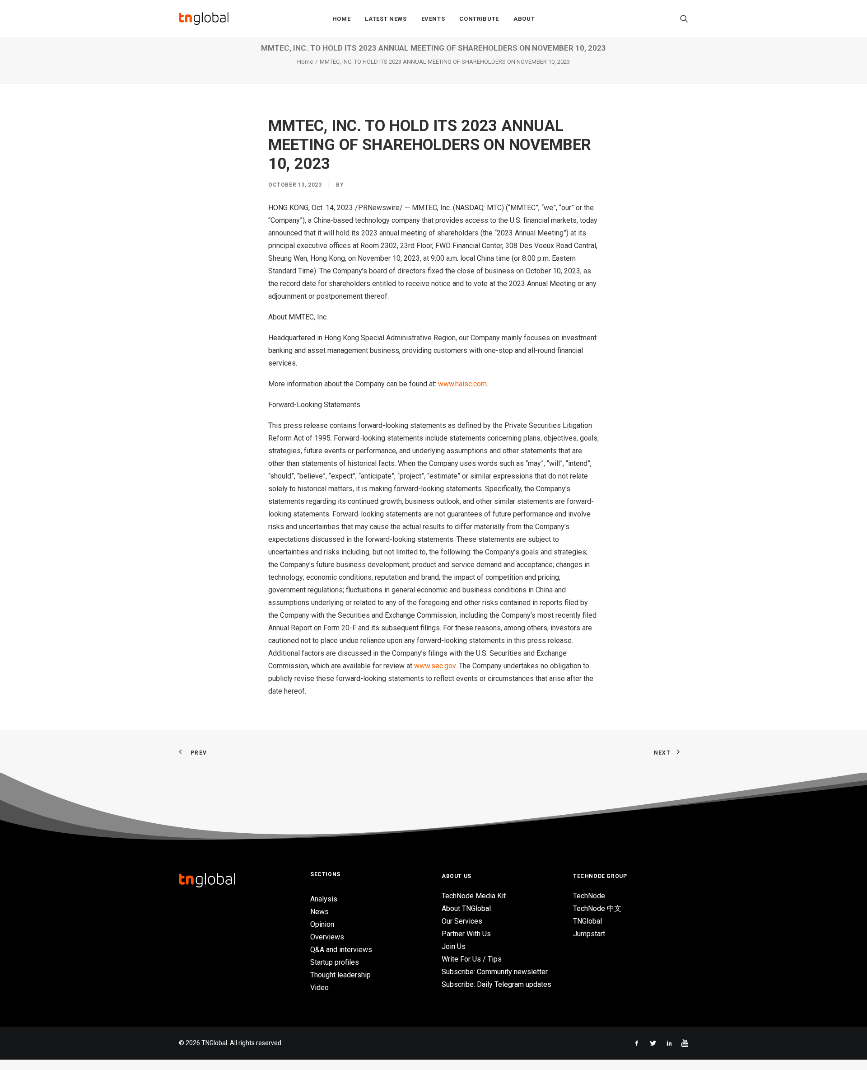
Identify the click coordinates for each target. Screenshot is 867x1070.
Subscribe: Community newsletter (495, 971)
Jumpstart (589, 933)
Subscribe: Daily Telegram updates (496, 984)
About (524, 18)
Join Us (454, 946)
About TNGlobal (466, 908)
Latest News (385, 18)
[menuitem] (341, 18)
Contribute (479, 18)
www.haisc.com (462, 384)
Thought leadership (340, 975)
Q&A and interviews (341, 949)
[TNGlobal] (203, 18)
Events (433, 18)
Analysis (323, 899)
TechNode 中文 (597, 908)
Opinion (322, 924)
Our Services (462, 921)
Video (319, 987)
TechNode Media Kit (474, 896)
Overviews (327, 937)
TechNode (589, 896)
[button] (684, 18)
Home (341, 18)
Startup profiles (334, 962)
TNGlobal (587, 921)
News (319, 911)
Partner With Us (466, 933)
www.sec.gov (435, 666)
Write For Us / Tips (472, 959)
